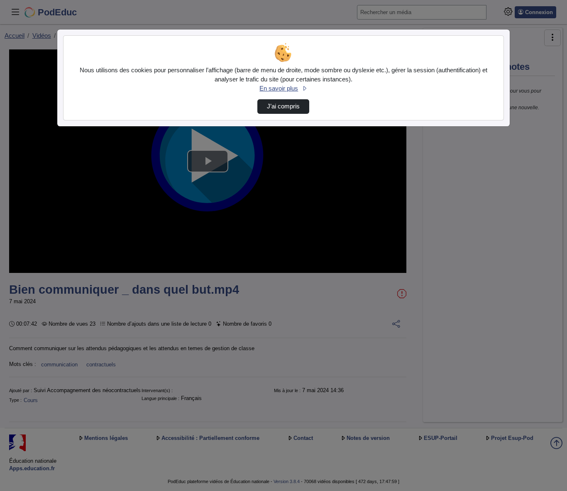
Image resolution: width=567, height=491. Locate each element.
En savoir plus (278, 88)
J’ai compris (283, 106)
